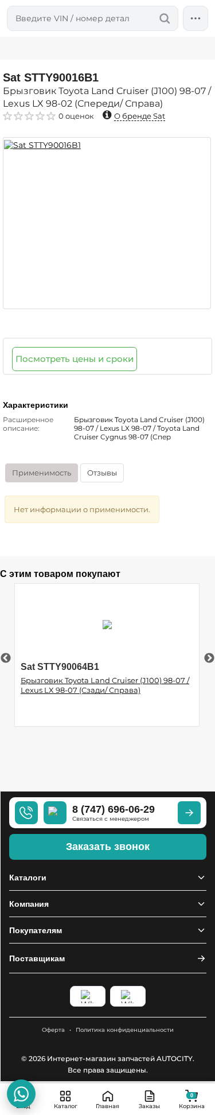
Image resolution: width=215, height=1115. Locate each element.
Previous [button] (5, 658)
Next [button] (209, 658)
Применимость (41, 472)
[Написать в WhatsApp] (21, 1093)
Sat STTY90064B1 (60, 667)
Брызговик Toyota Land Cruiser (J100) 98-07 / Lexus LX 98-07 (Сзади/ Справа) (105, 685)
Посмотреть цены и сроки (74, 358)
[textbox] (92, 18)
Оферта (53, 1030)
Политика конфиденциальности (125, 1030)
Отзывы (102, 472)
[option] (107, 223)
